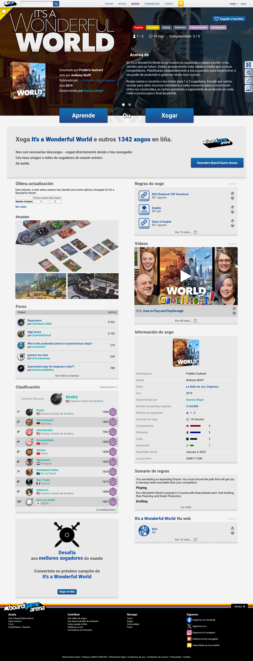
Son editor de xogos (77, 618)
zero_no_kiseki (45, 500)
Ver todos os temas (67, 375)
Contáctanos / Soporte (19, 627)
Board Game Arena (71, 657)
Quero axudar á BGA (77, 624)
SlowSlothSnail (41, 335)
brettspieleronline (47, 470)
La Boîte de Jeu (89, 80)
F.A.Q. (11, 624)
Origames (108, 80)
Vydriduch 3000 (41, 323)
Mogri (99, 90)
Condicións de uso (136, 657)
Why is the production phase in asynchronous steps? (60, 343)
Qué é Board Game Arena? (21, 618)
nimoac (41, 450)
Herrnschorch (44, 420)
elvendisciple (44, 430)
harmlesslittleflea (43, 369)
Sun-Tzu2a (43, 480)
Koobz (72, 397)
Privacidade (175, 657)
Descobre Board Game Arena (217, 163)
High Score (34, 332)
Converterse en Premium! (80, 630)
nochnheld (38, 346)
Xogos (135, 3)
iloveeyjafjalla (45, 440)
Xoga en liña (67, 591)
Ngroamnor (43, 460)
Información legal (117, 657)
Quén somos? (15, 621)
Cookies (187, 657)
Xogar (109, 3)
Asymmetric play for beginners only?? (51, 366)
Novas (122, 3)
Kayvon (89, 90)
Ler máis (186, 507)
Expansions (35, 320)
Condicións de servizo (157, 657)
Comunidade (152, 3)
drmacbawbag (41, 358)
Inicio (129, 618)
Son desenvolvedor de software (83, 621)
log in (243, 4)
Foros (169, 3)
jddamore (42, 490)
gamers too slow (38, 355)
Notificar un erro (75, 627)
